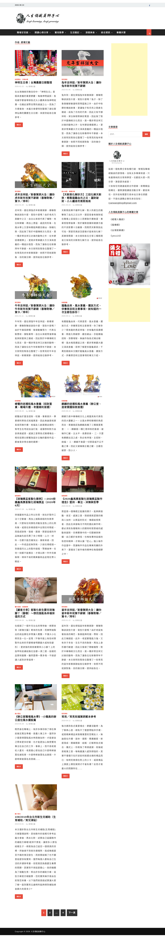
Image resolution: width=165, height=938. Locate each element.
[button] (129, 264)
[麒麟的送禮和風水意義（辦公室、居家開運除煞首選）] (83, 385)
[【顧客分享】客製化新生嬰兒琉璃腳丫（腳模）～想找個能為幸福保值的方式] (36, 591)
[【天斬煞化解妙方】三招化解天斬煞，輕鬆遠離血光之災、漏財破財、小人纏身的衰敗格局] (83, 175)
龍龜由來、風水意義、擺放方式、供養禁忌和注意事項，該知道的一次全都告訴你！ (81, 309)
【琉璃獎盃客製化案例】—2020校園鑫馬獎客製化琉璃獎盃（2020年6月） (35, 502)
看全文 (18, 124)
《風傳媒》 (115, 225)
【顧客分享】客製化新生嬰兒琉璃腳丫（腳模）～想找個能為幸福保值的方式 (35, 613)
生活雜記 (74, 32)
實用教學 (59, 32)
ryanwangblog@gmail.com (122, 203)
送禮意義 (64, 302)
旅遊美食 (90, 32)
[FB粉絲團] (149, 5)
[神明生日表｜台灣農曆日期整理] (36, 63)
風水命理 (64, 191)
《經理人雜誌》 (118, 219)
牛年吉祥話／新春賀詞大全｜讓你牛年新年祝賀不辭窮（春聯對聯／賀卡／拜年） (35, 309)
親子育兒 (18, 814)
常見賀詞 (64, 79)
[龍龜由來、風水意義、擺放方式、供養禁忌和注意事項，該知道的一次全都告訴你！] (83, 286)
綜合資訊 (105, 32)
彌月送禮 (18, 607)
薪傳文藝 (32, 86)
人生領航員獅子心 (38, 931)
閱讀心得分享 (41, 32)
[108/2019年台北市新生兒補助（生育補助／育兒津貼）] (36, 798)
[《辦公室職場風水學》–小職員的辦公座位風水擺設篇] (36, 698)
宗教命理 (25, 79)
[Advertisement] (129, 79)
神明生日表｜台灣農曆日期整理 (33, 82)
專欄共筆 (121, 32)
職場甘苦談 (22, 32)
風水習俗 (18, 713)
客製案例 (18, 496)
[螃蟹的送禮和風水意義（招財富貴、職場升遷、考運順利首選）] (36, 385)
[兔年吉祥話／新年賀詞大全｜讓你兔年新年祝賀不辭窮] (83, 63)
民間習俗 (18, 79)
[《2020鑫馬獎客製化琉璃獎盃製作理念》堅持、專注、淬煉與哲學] (83, 480)
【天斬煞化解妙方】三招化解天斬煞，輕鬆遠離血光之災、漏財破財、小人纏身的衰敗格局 (81, 197)
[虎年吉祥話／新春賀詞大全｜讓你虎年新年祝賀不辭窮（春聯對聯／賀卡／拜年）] (36, 175)
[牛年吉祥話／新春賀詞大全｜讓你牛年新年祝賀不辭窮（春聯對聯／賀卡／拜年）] (36, 286)
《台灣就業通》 (118, 230)
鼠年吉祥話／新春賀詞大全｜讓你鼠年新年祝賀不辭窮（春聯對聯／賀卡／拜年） (81, 613)
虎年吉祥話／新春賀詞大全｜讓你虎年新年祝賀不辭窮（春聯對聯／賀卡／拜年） (35, 197)
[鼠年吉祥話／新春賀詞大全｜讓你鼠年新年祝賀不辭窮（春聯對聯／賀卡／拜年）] (83, 591)
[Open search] (149, 32)
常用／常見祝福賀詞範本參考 (79, 716)
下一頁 (72, 912)
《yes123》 (116, 236)
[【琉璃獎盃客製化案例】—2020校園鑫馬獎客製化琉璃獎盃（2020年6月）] (36, 480)
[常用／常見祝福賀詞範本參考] (83, 698)
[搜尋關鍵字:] (129, 134)
